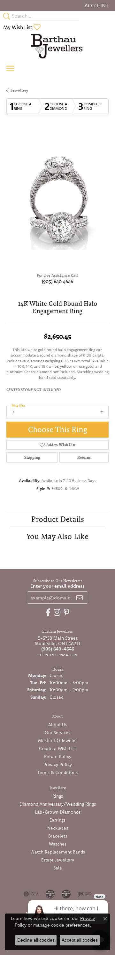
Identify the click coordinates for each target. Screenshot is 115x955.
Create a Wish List (57, 748)
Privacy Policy (57, 764)
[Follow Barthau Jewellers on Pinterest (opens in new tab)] (66, 612)
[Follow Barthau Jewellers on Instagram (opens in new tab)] (57, 612)
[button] (96, 5)
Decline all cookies (36, 940)
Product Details (57, 519)
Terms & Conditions (57, 772)
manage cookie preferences (61, 925)
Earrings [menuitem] (57, 820)
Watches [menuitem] (57, 844)
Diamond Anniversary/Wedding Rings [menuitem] (57, 804)
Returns (84, 457)
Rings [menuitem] (57, 796)
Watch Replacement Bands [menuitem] (57, 852)
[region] (57, 199)
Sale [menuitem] (57, 868)
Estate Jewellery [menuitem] (57, 860)
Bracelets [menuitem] (57, 836)
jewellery (19, 90)
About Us (57, 724)
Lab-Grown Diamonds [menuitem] (57, 812)
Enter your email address (57, 586)
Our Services (57, 732)
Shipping (32, 457)
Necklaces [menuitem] (57, 828)
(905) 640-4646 (57, 281)
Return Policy (57, 756)
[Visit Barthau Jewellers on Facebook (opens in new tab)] (48, 612)
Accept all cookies (80, 940)
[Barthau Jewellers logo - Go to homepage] (57, 46)
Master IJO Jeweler (57, 740)
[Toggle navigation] (10, 68)
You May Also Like (57, 536)
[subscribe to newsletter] (79, 597)
